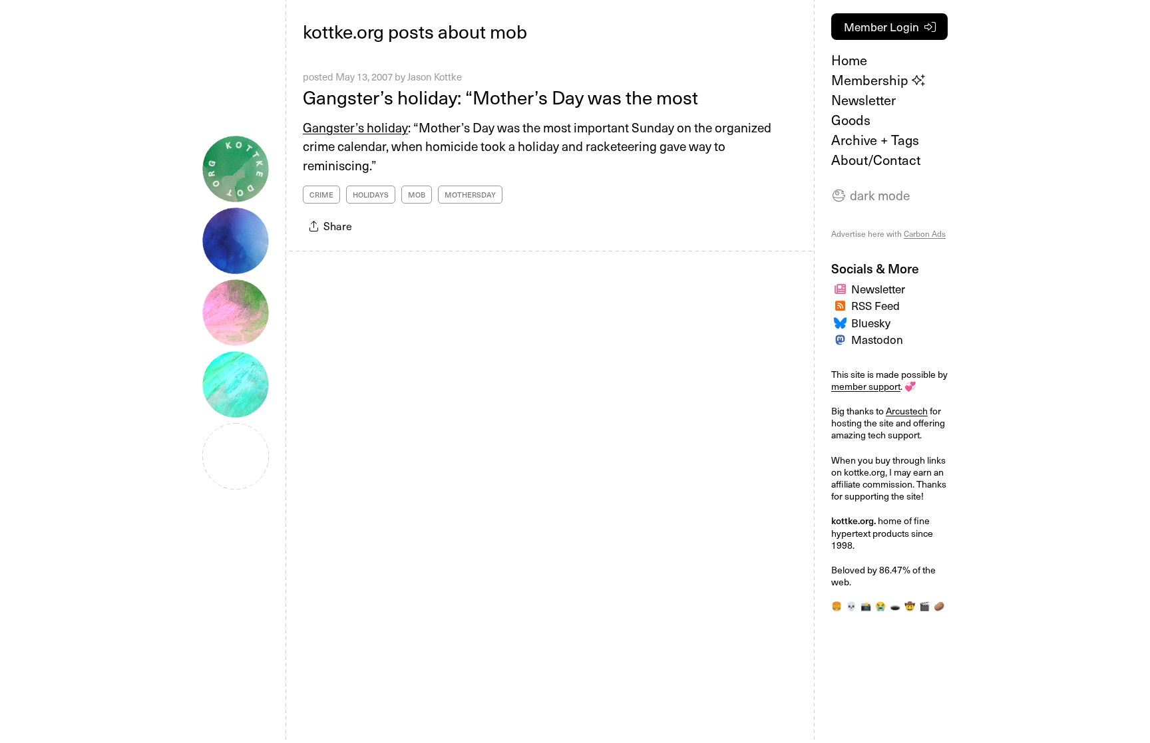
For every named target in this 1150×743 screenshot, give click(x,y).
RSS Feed (875, 305)
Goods (850, 120)
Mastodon (877, 339)
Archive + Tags (875, 140)
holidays (371, 194)
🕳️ (895, 605)
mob (416, 194)
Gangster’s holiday (355, 127)
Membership (871, 80)
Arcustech (907, 411)
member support (865, 386)
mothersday (470, 194)
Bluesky (870, 322)
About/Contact (875, 160)
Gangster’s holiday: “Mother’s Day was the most (500, 96)
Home (849, 60)
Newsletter (863, 100)
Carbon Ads (925, 233)
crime (321, 194)
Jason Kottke (434, 76)
